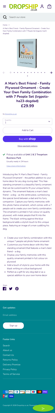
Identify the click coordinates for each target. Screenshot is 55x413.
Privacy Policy (10, 369)
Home (5, 25)
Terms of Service (11, 374)
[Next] (51, 73)
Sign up (13, 325)
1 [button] (10, 72)
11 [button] (44, 72)
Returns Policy (10, 359)
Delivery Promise (11, 364)
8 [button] (34, 72)
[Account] (42, 5)
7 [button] (31, 72)
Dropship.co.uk (11, 114)
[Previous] (4, 73)
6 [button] (27, 72)
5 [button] (24, 72)
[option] (27, 53)
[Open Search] (4, 17)
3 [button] (17, 72)
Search (6, 345)
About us (7, 350)
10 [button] (41, 72)
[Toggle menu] (4, 6)
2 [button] (14, 72)
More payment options (28, 146)
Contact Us (8, 355)
